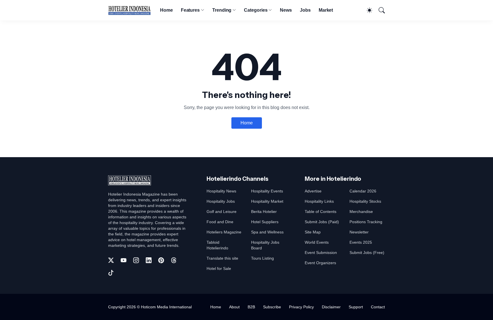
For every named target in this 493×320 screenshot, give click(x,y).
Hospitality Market (267, 201)
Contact (378, 307)
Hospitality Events (267, 191)
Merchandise (361, 211)
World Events (317, 242)
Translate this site (222, 258)
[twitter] (111, 260)
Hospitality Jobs (221, 201)
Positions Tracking (365, 222)
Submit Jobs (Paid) (322, 222)
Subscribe (272, 307)
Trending (221, 10)
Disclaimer (331, 307)
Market (326, 10)
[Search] (379, 10)
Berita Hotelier (264, 211)
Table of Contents (320, 211)
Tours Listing (262, 258)
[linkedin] (148, 260)
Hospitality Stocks (365, 201)
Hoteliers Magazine (224, 232)
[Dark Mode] (366, 10)
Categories (255, 10)
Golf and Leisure (222, 211)
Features (190, 10)
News (286, 10)
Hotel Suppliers (264, 222)
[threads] (174, 260)
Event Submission (321, 252)
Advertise (313, 191)
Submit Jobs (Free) (366, 252)
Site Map (313, 232)
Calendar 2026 (362, 191)
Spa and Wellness (267, 232)
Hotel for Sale (219, 268)
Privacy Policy (301, 307)
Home (166, 10)
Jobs (305, 10)
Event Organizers (320, 262)
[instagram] (136, 260)
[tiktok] (111, 273)
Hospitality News (221, 191)
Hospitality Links (319, 201)
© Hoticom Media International (164, 307)
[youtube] (123, 260)
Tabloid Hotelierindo (217, 245)
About (234, 307)
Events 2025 (360, 242)
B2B (251, 307)
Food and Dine (220, 222)
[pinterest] (161, 260)
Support (356, 307)
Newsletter (359, 232)
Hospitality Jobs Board (265, 245)
